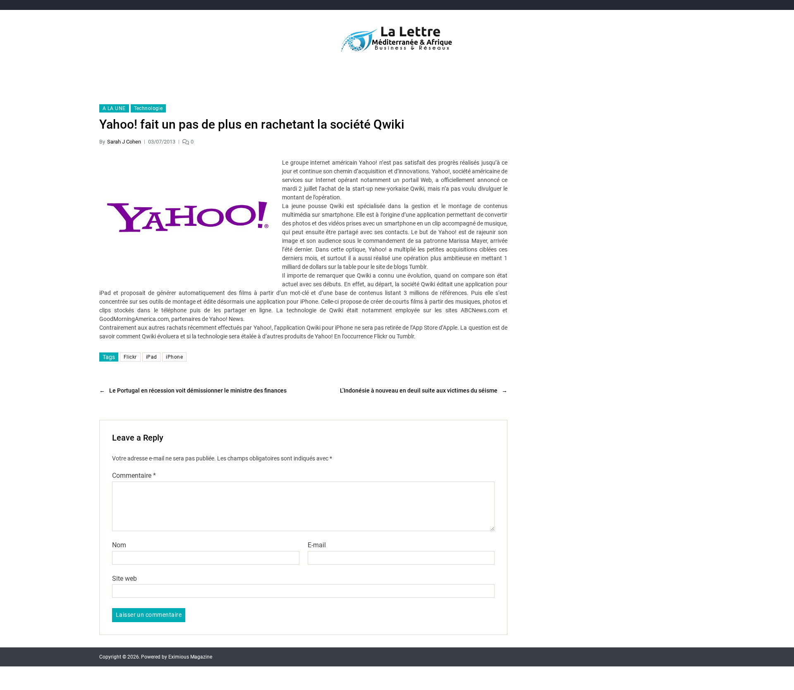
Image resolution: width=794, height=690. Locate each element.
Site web (124, 578)
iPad (151, 357)
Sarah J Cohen (124, 142)
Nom (119, 545)
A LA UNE (114, 108)
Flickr (130, 357)
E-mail (317, 545)
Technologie (148, 108)
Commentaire (134, 475)
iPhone (174, 357)
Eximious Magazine (190, 657)
